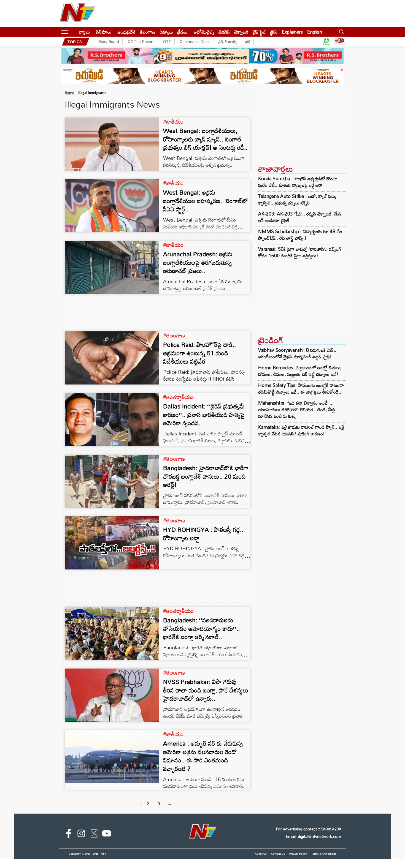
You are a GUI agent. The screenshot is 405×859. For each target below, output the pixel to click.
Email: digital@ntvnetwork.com (313, 836)
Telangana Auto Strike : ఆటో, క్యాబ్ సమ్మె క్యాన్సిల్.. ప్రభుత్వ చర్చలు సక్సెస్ (297, 199)
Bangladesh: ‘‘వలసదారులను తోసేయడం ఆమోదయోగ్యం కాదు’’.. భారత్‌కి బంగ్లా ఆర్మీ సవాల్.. (201, 628)
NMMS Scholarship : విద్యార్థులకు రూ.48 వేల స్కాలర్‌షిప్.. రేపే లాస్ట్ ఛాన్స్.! (300, 234)
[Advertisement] (301, 124)
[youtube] (106, 834)
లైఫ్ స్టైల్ (259, 31)
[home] (73, 31)
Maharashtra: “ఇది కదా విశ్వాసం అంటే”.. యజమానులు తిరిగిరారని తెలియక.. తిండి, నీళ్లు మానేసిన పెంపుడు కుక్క (296, 409)
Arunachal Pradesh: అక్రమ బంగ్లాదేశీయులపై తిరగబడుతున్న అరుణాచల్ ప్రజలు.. (198, 262)
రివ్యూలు (166, 31)
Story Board (108, 41)
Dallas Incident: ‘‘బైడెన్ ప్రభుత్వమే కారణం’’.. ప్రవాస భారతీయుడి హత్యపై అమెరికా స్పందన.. (204, 414)
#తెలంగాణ (174, 335)
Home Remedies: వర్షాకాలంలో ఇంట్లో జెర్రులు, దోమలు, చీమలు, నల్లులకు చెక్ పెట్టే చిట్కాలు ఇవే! (300, 371)
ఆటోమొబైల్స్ (204, 31)
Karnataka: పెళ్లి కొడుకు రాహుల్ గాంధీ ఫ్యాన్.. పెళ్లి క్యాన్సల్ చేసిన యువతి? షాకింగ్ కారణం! (301, 430)
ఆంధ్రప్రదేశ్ (127, 31)
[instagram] (81, 834)
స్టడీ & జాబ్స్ (227, 41)
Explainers (292, 31)
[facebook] (68, 834)
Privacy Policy (298, 853)
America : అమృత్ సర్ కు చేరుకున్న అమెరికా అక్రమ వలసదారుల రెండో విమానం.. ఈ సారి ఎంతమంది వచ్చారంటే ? (203, 756)
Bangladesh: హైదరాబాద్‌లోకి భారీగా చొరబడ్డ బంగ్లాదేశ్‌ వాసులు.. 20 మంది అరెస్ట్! (206, 476)
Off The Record (141, 41)
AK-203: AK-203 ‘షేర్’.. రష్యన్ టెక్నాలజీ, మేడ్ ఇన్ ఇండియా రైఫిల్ (299, 217)
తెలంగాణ (147, 31)
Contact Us (278, 853)
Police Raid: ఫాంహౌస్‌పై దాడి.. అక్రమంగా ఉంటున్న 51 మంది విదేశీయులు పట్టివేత (199, 353)
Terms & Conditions (323, 853)
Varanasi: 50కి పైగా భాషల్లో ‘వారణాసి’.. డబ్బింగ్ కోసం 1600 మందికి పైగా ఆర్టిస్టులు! (299, 252)
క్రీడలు (182, 31)
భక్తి (247, 41)
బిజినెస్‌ (224, 31)
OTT (167, 41)
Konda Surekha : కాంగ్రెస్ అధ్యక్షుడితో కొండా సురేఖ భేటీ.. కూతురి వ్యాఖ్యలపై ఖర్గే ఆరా (297, 182)
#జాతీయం (173, 121)
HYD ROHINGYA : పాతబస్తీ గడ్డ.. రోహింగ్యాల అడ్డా (203, 533)
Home (69, 92)
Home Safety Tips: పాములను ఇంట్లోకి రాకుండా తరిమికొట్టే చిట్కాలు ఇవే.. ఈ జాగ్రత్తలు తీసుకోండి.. (301, 388)
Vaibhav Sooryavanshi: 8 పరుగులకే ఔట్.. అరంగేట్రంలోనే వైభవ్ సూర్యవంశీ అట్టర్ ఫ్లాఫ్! (297, 353)
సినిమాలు (103, 31)
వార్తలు (84, 31)
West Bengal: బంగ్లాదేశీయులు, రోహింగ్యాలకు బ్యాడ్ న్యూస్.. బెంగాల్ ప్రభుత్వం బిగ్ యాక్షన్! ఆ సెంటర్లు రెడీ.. (205, 139)
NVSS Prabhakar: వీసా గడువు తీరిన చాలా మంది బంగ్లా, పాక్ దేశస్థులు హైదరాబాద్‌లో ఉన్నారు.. (205, 690)
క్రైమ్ (273, 31)
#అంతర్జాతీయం (178, 396)
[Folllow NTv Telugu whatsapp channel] (326, 41)
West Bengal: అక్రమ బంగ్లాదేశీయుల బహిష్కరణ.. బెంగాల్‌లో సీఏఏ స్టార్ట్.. (205, 200)
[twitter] (94, 834)
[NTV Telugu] (77, 13)
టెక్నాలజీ (241, 31)
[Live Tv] (339, 41)
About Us (261, 853)
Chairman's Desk (194, 41)
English (314, 31)
